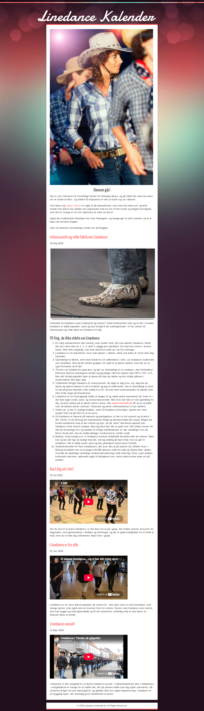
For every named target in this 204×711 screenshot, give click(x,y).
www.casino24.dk (122, 403)
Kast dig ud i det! (62, 469)
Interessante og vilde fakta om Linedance (79, 237)
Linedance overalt (62, 624)
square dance (73, 205)
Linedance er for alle (64, 545)
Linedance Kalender (95, 16)
